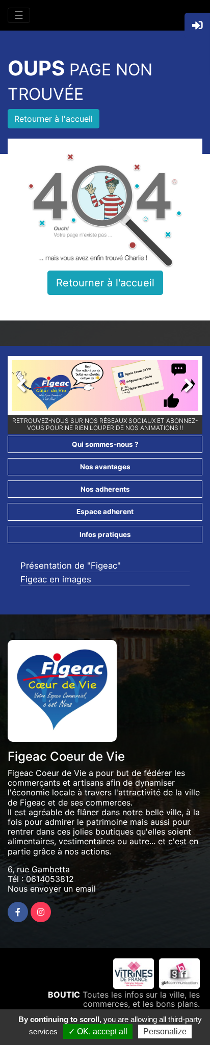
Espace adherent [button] (105, 511)
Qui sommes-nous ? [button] (105, 444)
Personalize (165, 1031)
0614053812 (50, 879)
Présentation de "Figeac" (70, 565)
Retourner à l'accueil (53, 119)
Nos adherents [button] (105, 489)
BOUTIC (64, 994)
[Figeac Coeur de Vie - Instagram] (41, 912)
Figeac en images (55, 579)
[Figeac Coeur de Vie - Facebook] (18, 912)
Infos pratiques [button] (105, 534)
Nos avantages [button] (105, 467)
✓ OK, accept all (97, 1031)
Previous (27, 388)
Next (183, 388)
